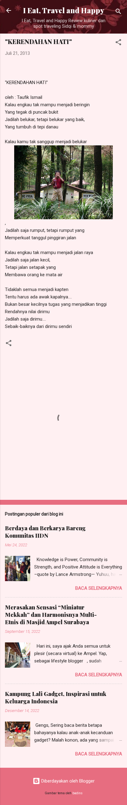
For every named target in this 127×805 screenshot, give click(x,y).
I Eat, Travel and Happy (63, 10)
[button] (118, 43)
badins (77, 793)
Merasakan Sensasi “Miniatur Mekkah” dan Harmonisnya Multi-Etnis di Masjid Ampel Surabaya (51, 615)
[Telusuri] (118, 12)
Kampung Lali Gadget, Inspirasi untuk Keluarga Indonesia (55, 697)
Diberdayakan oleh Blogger (67, 781)
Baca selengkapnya (98, 588)
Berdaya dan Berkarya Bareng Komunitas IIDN (45, 531)
